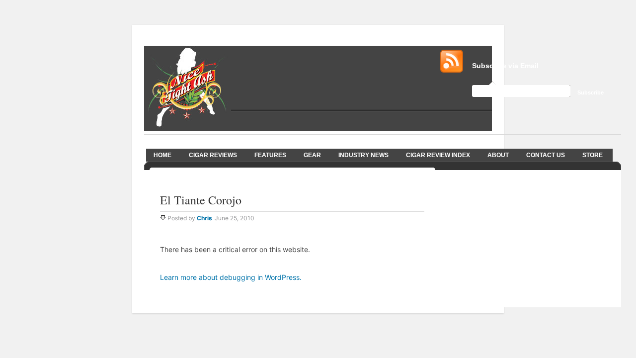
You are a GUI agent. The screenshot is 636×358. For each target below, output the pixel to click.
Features (270, 155)
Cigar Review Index (438, 155)
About (498, 155)
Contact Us (545, 155)
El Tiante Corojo (200, 200)
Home (162, 155)
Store (592, 155)
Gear (312, 155)
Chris (204, 218)
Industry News (363, 155)
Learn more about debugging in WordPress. (231, 277)
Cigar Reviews (213, 155)
